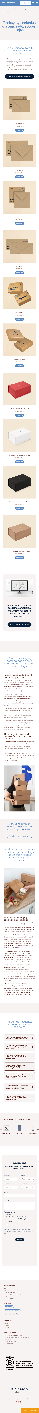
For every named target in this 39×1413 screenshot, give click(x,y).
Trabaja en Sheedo (10, 1314)
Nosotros (7, 1288)
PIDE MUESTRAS (9, 1298)
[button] (1, 1129)
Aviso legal (7, 1339)
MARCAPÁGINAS (33, 1133)
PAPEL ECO (19, 1133)
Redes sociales (8, 1343)
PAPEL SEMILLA (6, 1133)
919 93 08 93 (9, 1306)
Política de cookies (10, 1341)
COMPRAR (19, 130)
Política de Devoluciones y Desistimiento (16, 1337)
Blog (5, 1296)
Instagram (7, 1325)
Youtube (6, 1327)
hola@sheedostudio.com (12, 1310)
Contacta (25, 3)
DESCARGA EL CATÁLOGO (19, 624)
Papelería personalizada (19, 836)
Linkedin (6, 1323)
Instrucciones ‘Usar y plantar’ (13, 1294)
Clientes (6, 1290)
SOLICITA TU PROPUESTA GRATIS (19, 76)
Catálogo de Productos (11, 1292)
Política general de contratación (14, 1335)
